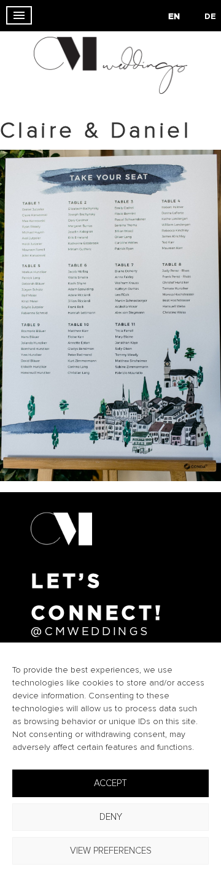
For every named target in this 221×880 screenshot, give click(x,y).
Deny (110, 817)
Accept (110, 783)
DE (210, 17)
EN (174, 17)
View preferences (111, 850)
